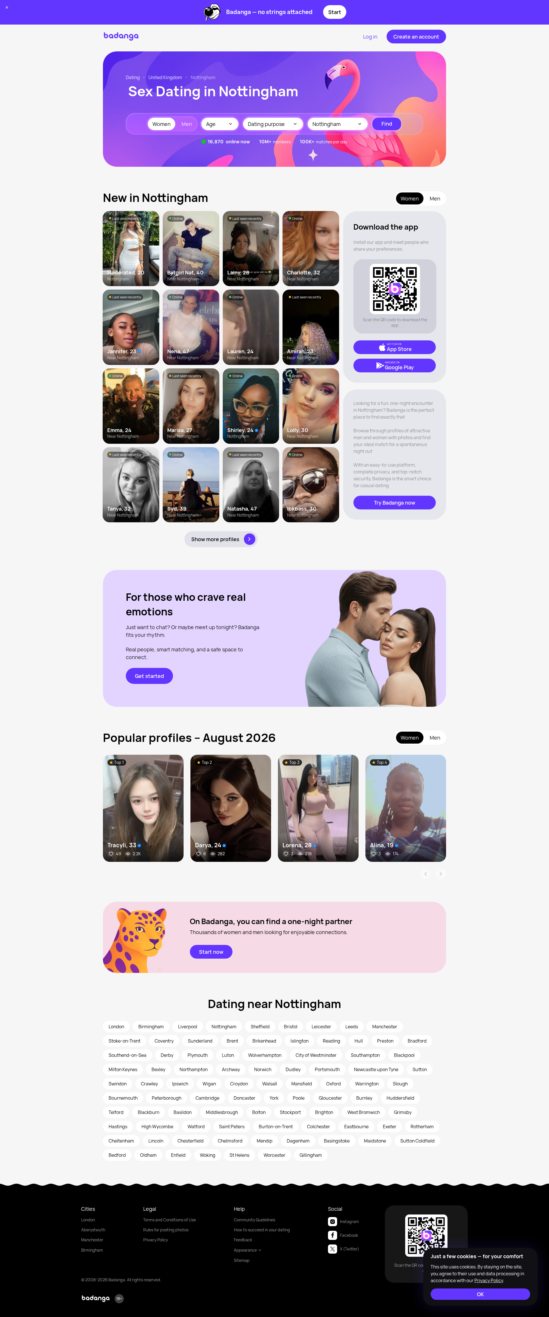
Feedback (243, 1239)
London (88, 1219)
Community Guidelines (254, 1219)
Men (187, 124)
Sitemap (242, 1260)
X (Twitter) (349, 1249)
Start (334, 12)
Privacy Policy (155, 1239)
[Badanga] (121, 36)
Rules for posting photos (165, 1229)
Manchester (92, 1239)
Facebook (349, 1235)
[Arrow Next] (441, 874)
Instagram (349, 1221)
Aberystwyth (93, 1229)
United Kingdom (165, 77)
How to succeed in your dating (262, 1229)
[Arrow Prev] (425, 874)
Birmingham (92, 1250)
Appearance (245, 1250)
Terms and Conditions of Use (169, 1219)
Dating (133, 77)
